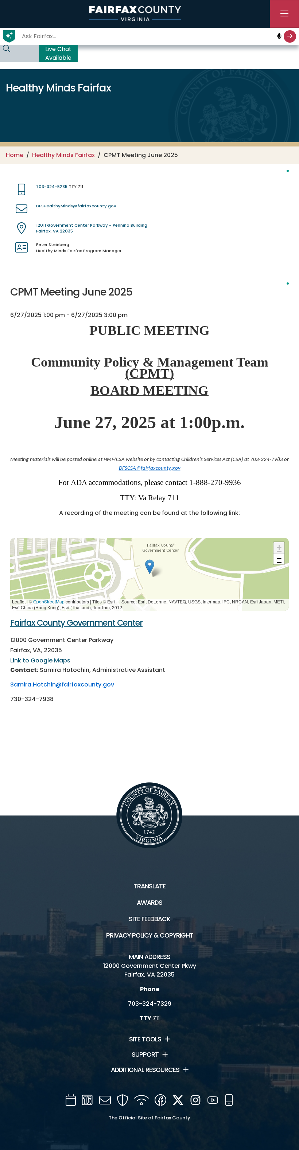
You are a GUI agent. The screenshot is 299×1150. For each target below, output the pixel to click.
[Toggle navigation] (284, 14)
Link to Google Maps (40, 660)
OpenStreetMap (49, 601)
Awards (149, 902)
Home (14, 155)
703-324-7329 (149, 1004)
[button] (149, 566)
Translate (149, 886)
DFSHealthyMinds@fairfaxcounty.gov (76, 206)
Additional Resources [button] (145, 1069)
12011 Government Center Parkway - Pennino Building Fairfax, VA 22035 (91, 228)
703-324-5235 (51, 186)
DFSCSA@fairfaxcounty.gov (149, 468)
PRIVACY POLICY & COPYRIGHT (149, 935)
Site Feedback (149, 919)
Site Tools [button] (145, 1039)
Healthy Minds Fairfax (63, 155)
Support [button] (145, 1054)
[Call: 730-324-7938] (56, 699)
